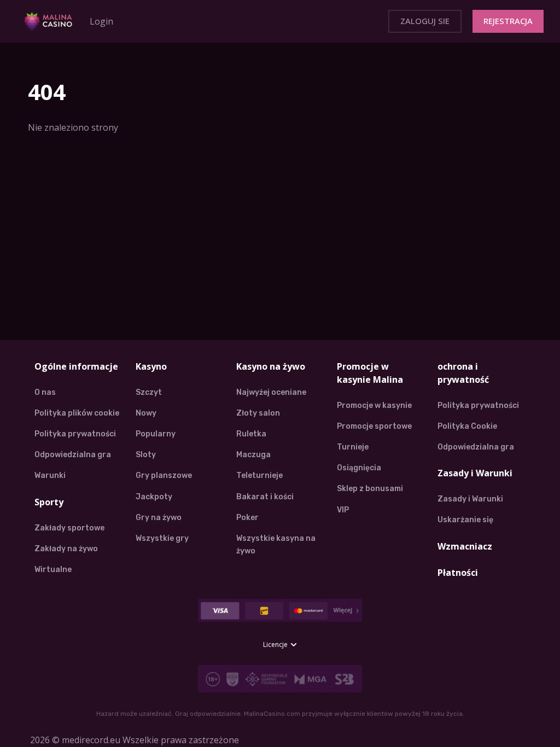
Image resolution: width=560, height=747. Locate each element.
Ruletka (251, 434)
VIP (343, 510)
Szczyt (149, 392)
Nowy (146, 413)
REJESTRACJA (508, 20)
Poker (247, 517)
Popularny (156, 434)
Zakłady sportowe (69, 528)
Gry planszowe (164, 475)
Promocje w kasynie (374, 405)
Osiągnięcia (359, 467)
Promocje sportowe (374, 426)
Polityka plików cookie (76, 413)
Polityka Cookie (467, 426)
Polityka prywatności (75, 434)
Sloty (146, 454)
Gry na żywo (159, 517)
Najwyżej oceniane (271, 392)
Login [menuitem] (101, 21)
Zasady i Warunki (470, 499)
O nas (45, 392)
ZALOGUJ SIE (425, 20)
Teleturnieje (259, 475)
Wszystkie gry (162, 538)
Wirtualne (53, 569)
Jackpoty (154, 496)
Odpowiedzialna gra (72, 454)
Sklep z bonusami (370, 488)
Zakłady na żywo (66, 548)
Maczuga (253, 454)
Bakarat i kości (265, 496)
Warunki (50, 475)
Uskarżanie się (465, 519)
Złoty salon (258, 413)
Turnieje (353, 447)
